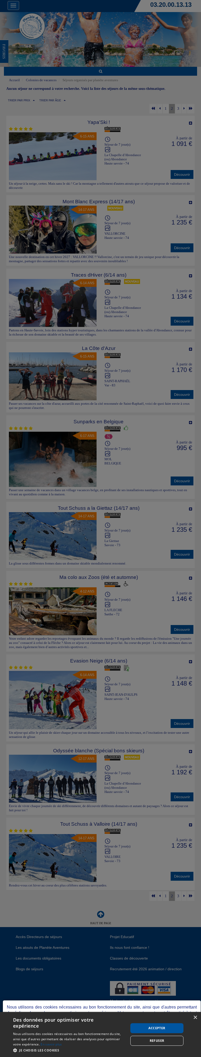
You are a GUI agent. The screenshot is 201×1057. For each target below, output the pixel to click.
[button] (69, 1050)
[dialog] (100, 1034)
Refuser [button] (157, 1040)
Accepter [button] (156, 1028)
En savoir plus (51, 1044)
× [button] (195, 1018)
